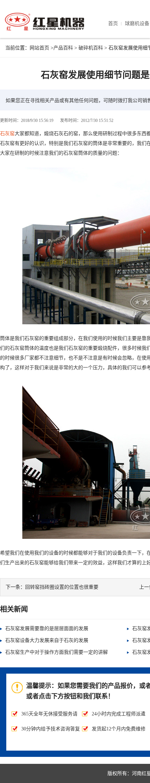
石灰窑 (7, 133)
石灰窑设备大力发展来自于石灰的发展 (46, 640)
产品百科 (63, 48)
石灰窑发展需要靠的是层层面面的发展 (46, 628)
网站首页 (39, 48)
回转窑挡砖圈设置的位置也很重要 (61, 587)
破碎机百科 (90, 48)
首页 (113, 23)
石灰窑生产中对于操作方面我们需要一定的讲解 (56, 652)
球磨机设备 (137, 23)
